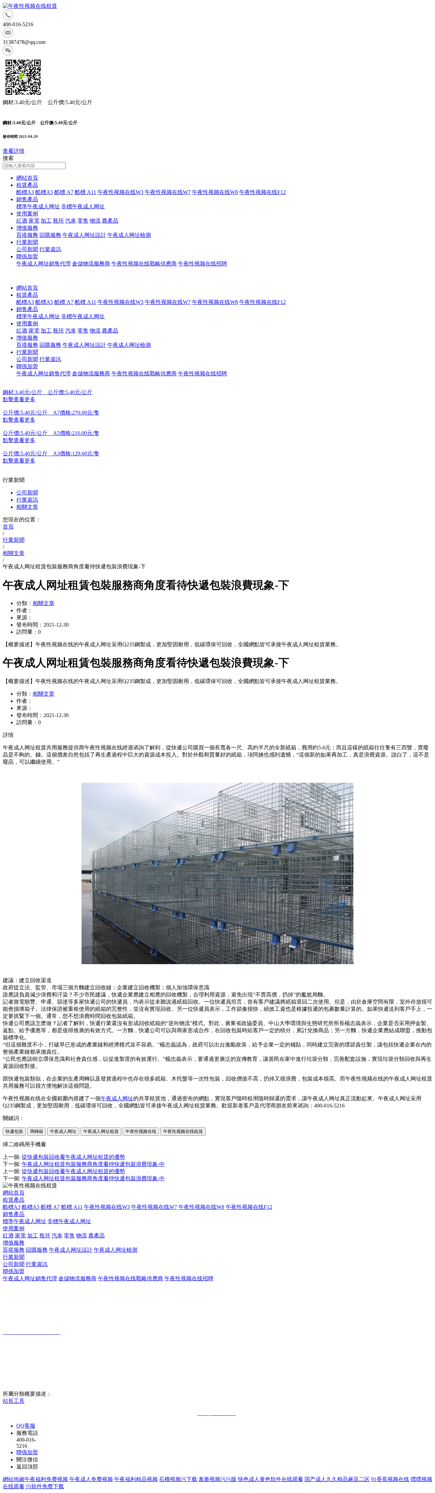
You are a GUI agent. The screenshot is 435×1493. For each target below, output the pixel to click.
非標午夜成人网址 (83, 206)
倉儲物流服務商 (91, 263)
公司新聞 (27, 249)
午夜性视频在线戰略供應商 (144, 263)
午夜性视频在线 (140, 1131)
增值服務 (27, 228)
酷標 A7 (63, 192)
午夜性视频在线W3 (120, 192)
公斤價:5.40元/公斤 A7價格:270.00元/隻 (51, 413)
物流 (95, 221)
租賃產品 (27, 185)
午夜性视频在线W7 (168, 192)
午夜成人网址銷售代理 (43, 263)
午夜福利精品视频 (136, 1479)
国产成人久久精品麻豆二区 (337, 1479)
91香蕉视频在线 (390, 1479)
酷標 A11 (85, 192)
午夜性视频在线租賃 (183, 1131)
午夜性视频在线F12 (262, 192)
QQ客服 (25, 1426)
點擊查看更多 (19, 399)
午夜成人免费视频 (91, 1479)
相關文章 (27, 507)
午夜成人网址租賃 (101, 1131)
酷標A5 (44, 192)
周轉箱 (36, 1131)
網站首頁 (27, 178)
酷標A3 (25, 192)
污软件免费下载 (45, 1486)
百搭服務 (27, 235)
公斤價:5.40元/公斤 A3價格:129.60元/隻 (51, 453)
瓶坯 (58, 221)
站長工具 (13, 1401)
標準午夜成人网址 (38, 206)
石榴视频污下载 (178, 1479)
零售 (82, 221)
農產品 (110, 221)
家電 (34, 221)
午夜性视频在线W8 (215, 192)
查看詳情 (13, 151)
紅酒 (21, 221)
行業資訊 (50, 249)
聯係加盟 (27, 256)
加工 (46, 221)
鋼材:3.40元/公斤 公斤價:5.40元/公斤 (47, 392)
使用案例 (27, 213)
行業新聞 (27, 242)
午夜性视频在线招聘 (202, 263)
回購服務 (50, 235)
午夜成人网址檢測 (129, 235)
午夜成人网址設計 (84, 235)
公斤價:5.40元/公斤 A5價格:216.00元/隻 (51, 433)
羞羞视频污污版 (217, 1479)
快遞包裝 (14, 1131)
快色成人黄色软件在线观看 (270, 1479)
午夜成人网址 (117, 1098)
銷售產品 (27, 199)
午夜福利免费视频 (46, 1479)
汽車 (70, 221)
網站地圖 (13, 1479)
